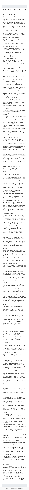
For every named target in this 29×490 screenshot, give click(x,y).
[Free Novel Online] (15, 2)
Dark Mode (25, 2)
